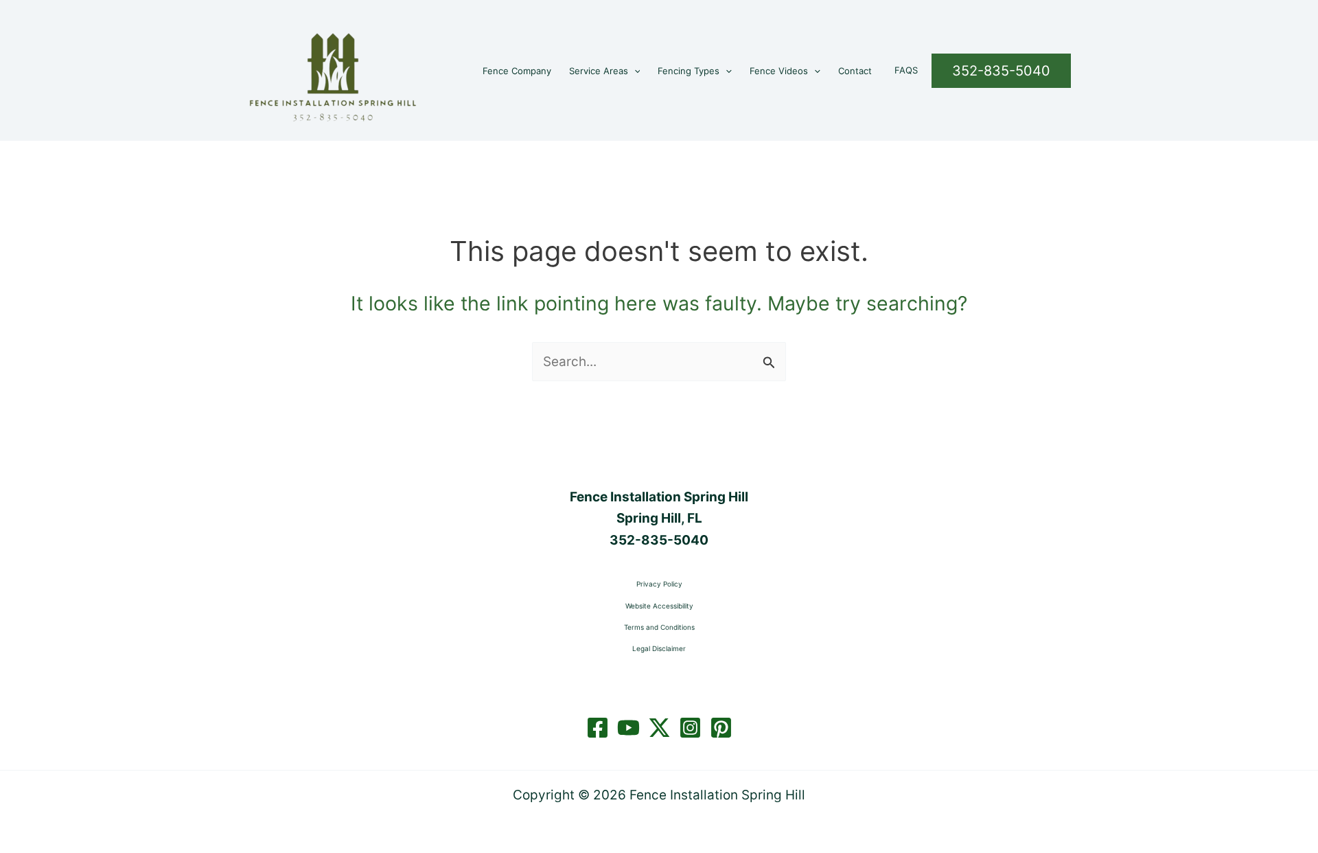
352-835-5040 (659, 540)
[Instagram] (690, 727)
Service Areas (598, 70)
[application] (634, 70)
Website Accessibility (659, 606)
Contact (855, 70)
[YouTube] (628, 727)
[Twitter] (659, 727)
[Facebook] (597, 727)
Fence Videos (779, 70)
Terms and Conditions (659, 627)
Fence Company (517, 70)
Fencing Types (688, 70)
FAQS (906, 70)
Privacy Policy (659, 584)
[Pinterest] (721, 727)
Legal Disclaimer (659, 648)
